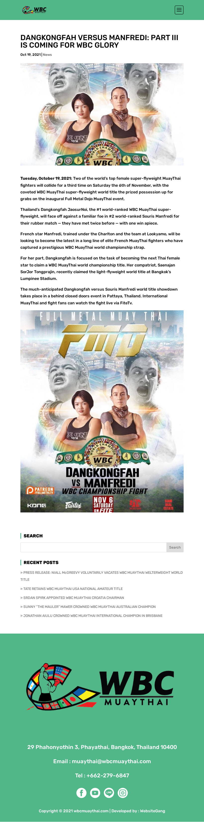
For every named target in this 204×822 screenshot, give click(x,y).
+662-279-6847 (108, 775)
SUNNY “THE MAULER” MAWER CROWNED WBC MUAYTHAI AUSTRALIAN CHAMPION (89, 607)
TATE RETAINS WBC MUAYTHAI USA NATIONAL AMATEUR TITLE (73, 589)
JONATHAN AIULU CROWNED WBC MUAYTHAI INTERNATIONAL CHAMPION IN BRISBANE (92, 616)
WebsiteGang (152, 811)
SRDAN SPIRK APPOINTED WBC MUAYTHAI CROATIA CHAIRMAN (73, 598)
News (47, 55)
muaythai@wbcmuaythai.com (111, 761)
